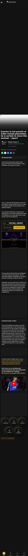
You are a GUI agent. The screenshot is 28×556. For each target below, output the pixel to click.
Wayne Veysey (12, 142)
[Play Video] (14, 383)
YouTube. (22, 373)
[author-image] (5, 144)
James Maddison (10, 438)
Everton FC (4, 438)
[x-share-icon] (5, 153)
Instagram (13, 373)
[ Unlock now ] (19, 227)
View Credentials (13, 146)
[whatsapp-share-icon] (2, 153)
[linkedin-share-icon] (11, 153)
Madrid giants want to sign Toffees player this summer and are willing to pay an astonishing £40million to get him (12, 361)
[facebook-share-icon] (8, 153)
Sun (5, 202)
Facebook (6, 373)
